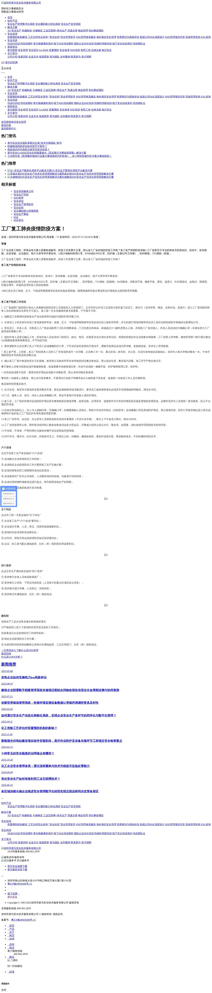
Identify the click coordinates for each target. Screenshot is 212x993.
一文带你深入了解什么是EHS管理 (19, 650)
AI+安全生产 (14, 30)
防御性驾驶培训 (103, 43)
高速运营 (72, 30)
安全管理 (23, 50)
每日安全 (107, 50)
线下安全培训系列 (122, 43)
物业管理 (83, 30)
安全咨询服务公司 (24, 191)
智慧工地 (85, 50)
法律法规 (96, 50)
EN (3, 62)
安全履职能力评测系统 (26, 211)
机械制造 (27, 30)
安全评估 (19, 201)
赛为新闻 (12, 50)
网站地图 (12, 890)
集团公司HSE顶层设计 (152, 37)
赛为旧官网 (11, 62)
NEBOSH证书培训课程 (20, 43)
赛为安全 (12, 897)
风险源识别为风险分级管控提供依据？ (28, 149)
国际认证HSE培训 (84, 43)
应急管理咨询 (192, 37)
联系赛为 (76, 56)
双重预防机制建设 (17, 37)
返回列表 (6, 125)
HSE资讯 (18, 220)
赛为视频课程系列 (43, 43)
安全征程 (19, 207)
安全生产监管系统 (71, 24)
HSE (16, 217)
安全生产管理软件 (24, 204)
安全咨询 (12, 33)
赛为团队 (55, 56)
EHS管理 (18, 197)
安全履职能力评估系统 (47, 24)
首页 (9, 17)
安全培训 (12, 40)
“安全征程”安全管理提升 (61, 37)
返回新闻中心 (8, 128)
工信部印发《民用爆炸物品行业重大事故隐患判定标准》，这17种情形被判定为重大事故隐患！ (59, 156)
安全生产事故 (21, 214)
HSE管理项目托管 (175, 37)
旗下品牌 (13, 893)
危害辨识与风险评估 (128, 37)
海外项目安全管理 (106, 37)
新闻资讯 (12, 47)
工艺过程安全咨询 (38, 37)
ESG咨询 (206, 37)
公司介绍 (12, 56)
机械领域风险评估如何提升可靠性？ (27, 146)
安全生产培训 (21, 194)
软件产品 (12, 20)
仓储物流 (38, 30)
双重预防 (54, 50)
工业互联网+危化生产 (55, 30)
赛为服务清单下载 (17, 869)
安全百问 (33, 50)
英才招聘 (86, 56)
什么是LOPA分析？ (12, 657)
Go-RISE (43, 50)
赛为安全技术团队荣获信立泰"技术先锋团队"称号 (34, 143)
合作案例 (65, 56)
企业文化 (33, 56)
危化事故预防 (96, 30)
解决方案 (12, 27)
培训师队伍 (139, 43)
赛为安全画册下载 (17, 866)
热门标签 (12, 887)
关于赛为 (12, 53)
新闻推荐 (8, 664)
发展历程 (23, 56)
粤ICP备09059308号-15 (19, 883)
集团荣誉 (44, 56)
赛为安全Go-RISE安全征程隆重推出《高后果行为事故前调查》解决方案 (46, 152)
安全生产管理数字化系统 (21, 24)
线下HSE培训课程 (63, 43)
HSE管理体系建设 (86, 37)
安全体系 (65, 50)
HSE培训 (75, 50)
